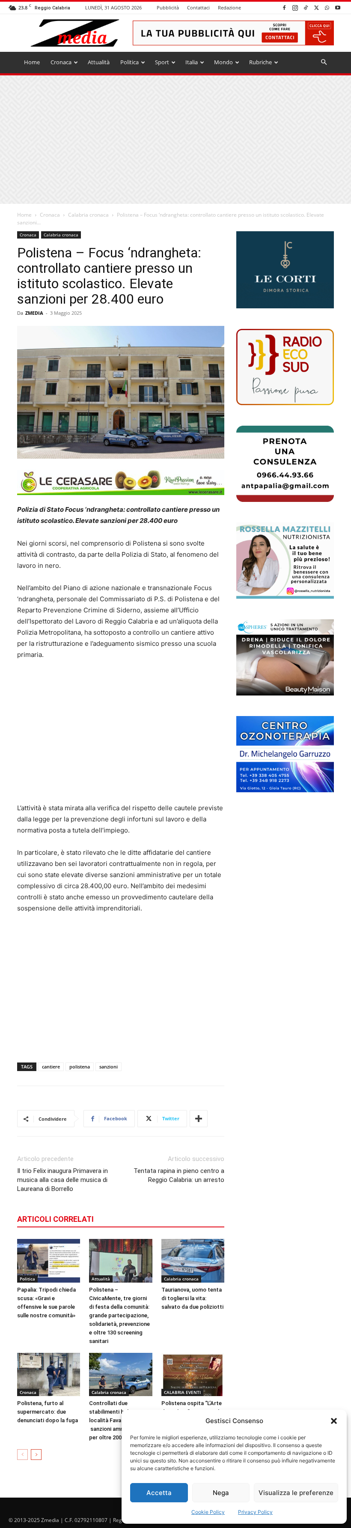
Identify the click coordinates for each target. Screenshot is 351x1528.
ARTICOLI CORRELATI (55, 1219)
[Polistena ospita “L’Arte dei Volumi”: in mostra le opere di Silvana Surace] (192, 1374)
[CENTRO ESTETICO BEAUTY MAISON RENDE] (285, 657)
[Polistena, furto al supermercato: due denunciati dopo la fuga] (48, 1374)
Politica (129, 62)
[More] (199, 1118)
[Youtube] (337, 7)
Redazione (229, 7)
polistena (79, 1066)
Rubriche (260, 62)
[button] (334, 1421)
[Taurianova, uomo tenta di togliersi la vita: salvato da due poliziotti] (192, 1260)
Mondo (223, 62)
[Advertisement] (175, 140)
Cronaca (61, 62)
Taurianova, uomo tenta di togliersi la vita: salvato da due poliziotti (192, 1298)
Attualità (99, 62)
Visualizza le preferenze (296, 1493)
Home (32, 62)
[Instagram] (295, 7)
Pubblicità (168, 7)
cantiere (51, 1066)
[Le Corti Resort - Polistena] (285, 269)
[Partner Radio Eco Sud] (285, 367)
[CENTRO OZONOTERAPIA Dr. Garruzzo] (285, 754)
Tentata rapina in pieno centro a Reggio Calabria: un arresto (179, 1175)
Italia (191, 62)
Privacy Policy (255, 1512)
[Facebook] (284, 7)
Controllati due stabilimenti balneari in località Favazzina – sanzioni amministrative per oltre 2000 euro (120, 1420)
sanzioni (108, 1066)
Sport (162, 62)
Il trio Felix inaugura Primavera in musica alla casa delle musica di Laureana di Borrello (62, 1180)
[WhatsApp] (327, 7)
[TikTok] (305, 7)
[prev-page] (22, 1454)
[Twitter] (316, 7)
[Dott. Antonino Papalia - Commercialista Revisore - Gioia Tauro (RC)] (285, 464)
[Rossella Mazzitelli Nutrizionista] (285, 560)
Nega (221, 1493)
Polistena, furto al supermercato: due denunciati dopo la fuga (47, 1412)
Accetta (159, 1493)
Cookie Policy (208, 1512)
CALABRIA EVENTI (182, 1392)
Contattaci (198, 7)
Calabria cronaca (88, 214)
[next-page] (36, 1454)
